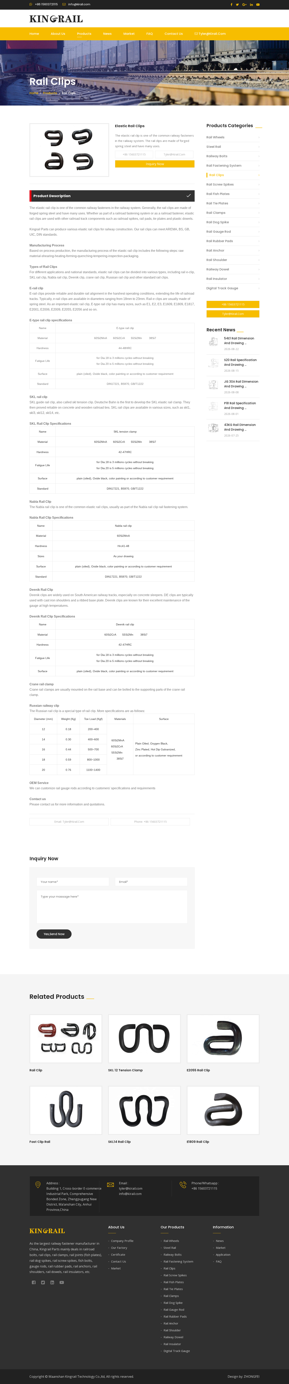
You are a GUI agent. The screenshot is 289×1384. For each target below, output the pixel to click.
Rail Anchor (215, 250)
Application (223, 1254)
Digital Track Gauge (222, 288)
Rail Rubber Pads (219, 241)
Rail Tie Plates (217, 203)
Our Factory (119, 1248)
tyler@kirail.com (212, 33)
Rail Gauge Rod (218, 231)
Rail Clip (35, 1070)
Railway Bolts (216, 156)
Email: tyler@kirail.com (69, 821)
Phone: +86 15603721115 (150, 821)
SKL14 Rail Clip (119, 1142)
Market (129, 33)
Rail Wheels (215, 137)
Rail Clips (216, 175)
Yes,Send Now (54, 934)
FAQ (149, 33)
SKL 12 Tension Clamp (125, 1070)
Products (84, 33)
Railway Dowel (217, 269)
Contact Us (174, 33)
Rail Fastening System (223, 165)
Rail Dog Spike (217, 222)
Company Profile (122, 1241)
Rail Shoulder (216, 260)
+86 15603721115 (134, 154)
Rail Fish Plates (218, 194)
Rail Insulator (216, 279)
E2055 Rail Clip (198, 1070)
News (107, 33)
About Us (58, 33)
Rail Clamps (215, 212)
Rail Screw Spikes (220, 184)
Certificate (118, 1254)
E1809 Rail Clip (198, 1142)
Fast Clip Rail (39, 1142)
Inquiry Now (155, 164)
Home (34, 33)
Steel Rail (213, 146)
